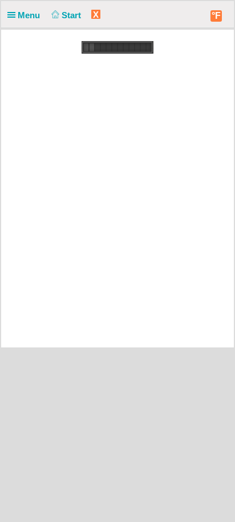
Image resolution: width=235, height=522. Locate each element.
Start (72, 15)
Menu (29, 15)
